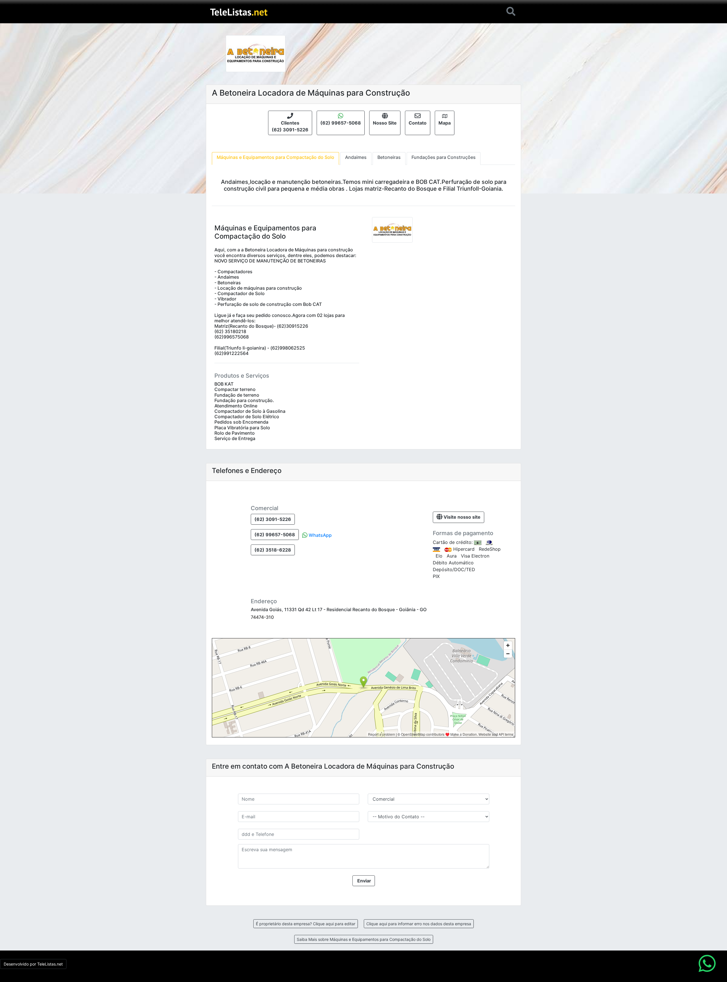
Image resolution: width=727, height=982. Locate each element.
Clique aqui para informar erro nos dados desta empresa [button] (418, 923)
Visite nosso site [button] (461, 517)
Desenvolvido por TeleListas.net (33, 964)
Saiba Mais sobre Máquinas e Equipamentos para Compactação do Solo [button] (364, 939)
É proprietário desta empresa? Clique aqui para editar (305, 923)
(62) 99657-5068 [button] (274, 534)
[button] (290, 123)
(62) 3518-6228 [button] (272, 550)
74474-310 (262, 617)
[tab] (275, 158)
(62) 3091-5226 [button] (272, 519)
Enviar (363, 881)
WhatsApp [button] (320, 535)
